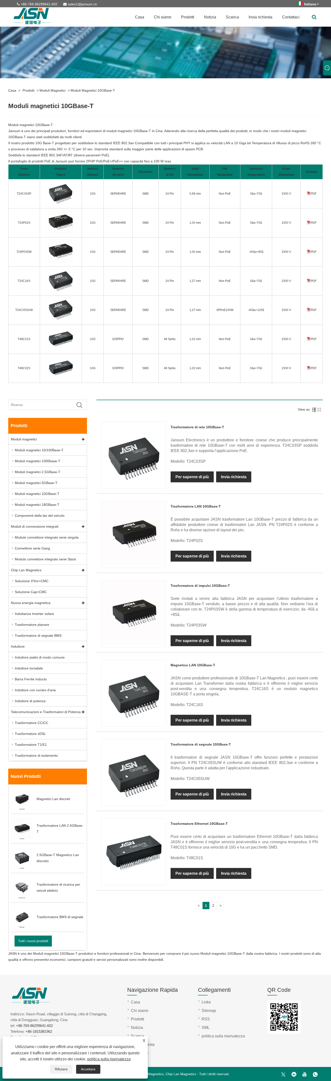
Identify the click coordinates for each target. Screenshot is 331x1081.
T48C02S (24, 368)
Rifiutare (61, 1069)
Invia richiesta (260, 17)
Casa (139, 17)
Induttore (18, 646)
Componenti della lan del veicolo (39, 515)
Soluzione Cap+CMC (31, 592)
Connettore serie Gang (32, 548)
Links (206, 1002)
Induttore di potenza (30, 701)
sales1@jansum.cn (82, 4)
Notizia (210, 17)
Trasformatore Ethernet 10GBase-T (199, 824)
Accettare (88, 1069)
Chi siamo (162, 17)
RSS (206, 1019)
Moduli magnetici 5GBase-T (36, 483)
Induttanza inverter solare (34, 614)
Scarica (232, 17)
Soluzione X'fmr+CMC (31, 581)
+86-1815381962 (38, 1031)
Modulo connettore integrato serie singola (47, 537)
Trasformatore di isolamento (36, 755)
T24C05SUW (24, 310)
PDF (313, 193)
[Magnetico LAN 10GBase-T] (134, 723)
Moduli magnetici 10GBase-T (93, 90)
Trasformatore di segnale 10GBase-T (201, 744)
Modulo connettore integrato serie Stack (45, 559)
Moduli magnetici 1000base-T (37, 461)
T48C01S (24, 339)
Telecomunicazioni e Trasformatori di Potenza (46, 712)
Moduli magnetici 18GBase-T (37, 505)
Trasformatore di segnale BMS (38, 635)
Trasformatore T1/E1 (31, 745)
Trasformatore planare (32, 625)
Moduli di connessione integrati (34, 526)
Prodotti (187, 17)
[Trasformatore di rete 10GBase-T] (134, 485)
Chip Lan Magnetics (26, 570)
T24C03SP (24, 193)
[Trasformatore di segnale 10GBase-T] (134, 802)
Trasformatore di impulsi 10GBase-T (200, 586)
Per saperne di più (192, 477)
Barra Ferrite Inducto (31, 679)
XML (206, 1027)
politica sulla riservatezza (109, 1059)
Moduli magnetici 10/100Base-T (39, 450)
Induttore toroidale (29, 668)
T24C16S (24, 281)
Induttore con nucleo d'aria (35, 690)
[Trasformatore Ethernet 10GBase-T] (134, 882)
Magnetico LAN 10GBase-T (193, 665)
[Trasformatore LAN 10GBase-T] (134, 564)
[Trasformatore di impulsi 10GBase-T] (134, 644)
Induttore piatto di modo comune (40, 657)
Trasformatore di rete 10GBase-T (197, 427)
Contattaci (290, 17)
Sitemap (209, 1011)
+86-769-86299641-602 (39, 4)
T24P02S (24, 222)
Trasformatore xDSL (30, 734)
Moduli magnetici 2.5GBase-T (37, 472)
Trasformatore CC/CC (31, 723)
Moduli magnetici (52, 90)
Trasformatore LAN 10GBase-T (196, 506)
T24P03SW (24, 252)
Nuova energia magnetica (30, 603)
